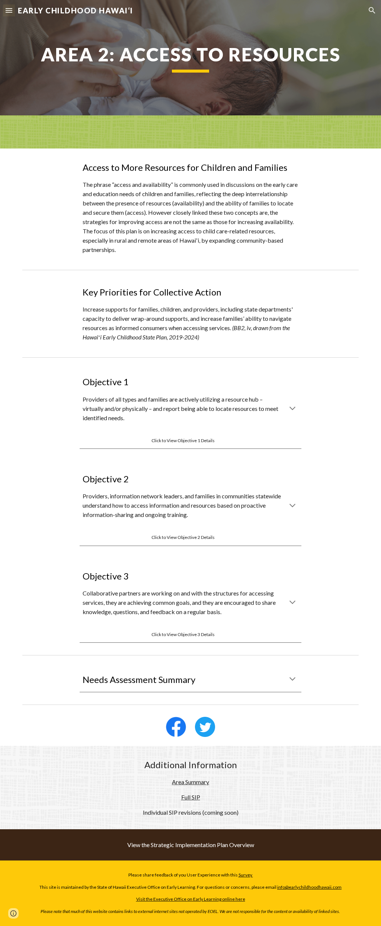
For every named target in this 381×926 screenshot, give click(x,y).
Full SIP (190, 797)
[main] (190, 58)
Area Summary (190, 781)
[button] (9, 10)
